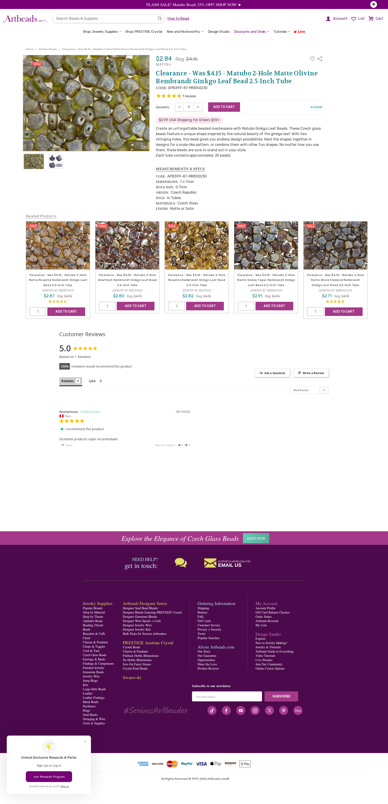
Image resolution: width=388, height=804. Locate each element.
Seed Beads (90, 714)
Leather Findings (93, 697)
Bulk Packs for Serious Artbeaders (144, 633)
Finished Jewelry (93, 668)
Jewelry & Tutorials (268, 647)
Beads (86, 629)
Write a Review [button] (313, 373)
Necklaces (89, 706)
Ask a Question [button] (274, 373)
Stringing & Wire (94, 719)
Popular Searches (208, 638)
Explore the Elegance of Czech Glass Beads (180, 538)
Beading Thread (93, 625)
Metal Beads (90, 702)
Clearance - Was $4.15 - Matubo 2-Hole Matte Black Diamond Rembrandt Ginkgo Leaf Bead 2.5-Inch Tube (335, 280)
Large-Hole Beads (94, 689)
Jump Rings (90, 680)
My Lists (261, 625)
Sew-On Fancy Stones (137, 664)
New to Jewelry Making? (271, 643)
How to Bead (178, 18)
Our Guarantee (207, 655)
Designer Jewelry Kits (137, 629)
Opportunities (206, 660)
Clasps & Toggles (94, 646)
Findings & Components (98, 663)
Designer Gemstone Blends (140, 616)
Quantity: (163, 107)
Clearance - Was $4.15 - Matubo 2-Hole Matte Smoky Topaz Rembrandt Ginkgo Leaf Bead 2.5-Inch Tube (266, 280)
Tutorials (280, 32)
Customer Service (209, 625)
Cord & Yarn (91, 650)
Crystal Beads (131, 647)
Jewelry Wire (91, 676)
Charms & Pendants (95, 642)
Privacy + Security (209, 629)
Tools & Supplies (94, 723)
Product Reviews (208, 668)
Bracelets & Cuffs (94, 633)
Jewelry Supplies (97, 603)
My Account (267, 603)
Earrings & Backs (94, 659)
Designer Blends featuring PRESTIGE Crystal (152, 612)
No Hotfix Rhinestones (137, 660)
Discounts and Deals (250, 32)
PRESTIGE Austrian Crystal (148, 642)
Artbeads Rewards (267, 621)
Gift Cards (204, 621)
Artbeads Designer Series (145, 603)
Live (301, 32)
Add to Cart (66, 311)
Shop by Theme (93, 616)
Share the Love (207, 664)
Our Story (204, 651)
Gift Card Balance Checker (273, 612)
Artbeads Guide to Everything (275, 651)
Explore (261, 638)
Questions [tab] (95, 381)
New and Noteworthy (183, 32)
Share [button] (68, 445)
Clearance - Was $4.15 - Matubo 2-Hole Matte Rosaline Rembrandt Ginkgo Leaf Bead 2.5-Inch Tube (58, 280)
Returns (202, 612)
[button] (180, 445)
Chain (86, 638)
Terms (201, 633)
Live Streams (264, 660)
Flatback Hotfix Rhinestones (141, 655)
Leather (88, 693)
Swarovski (132, 677)
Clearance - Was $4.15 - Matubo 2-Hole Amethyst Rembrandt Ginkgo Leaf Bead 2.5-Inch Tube (127, 280)
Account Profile (266, 608)
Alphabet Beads (93, 621)
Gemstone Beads (93, 672)
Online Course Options (270, 668)
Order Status (263, 616)
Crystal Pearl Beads (135, 668)
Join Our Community (269, 664)
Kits (85, 685)
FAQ (200, 616)
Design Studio (219, 32)
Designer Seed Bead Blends (140, 608)
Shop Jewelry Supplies (100, 32)
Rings (86, 710)
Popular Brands (92, 608)
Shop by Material (94, 612)
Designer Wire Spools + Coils (142, 621)
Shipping (203, 608)
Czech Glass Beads (94, 655)
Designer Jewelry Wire (137, 625)
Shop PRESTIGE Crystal (143, 32)
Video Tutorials (265, 655)
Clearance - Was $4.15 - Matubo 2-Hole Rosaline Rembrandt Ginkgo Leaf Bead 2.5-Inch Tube (196, 280)
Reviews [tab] (68, 381)
